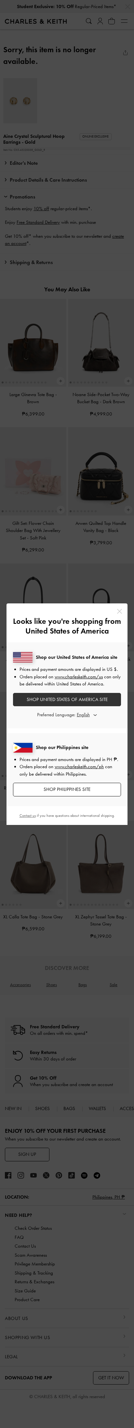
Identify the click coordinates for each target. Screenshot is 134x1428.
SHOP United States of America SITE (67, 699)
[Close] (119, 611)
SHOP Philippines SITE (67, 789)
